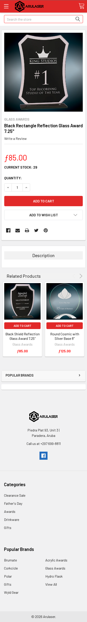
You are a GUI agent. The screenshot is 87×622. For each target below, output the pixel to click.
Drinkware (11, 519)
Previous (74, 276)
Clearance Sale (14, 495)
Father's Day (13, 503)
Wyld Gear (11, 592)
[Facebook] (8, 230)
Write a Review (15, 138)
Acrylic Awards (56, 560)
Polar (8, 576)
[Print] (27, 230)
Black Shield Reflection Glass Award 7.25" (22, 336)
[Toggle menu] (6, 6)
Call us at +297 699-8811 (44, 443)
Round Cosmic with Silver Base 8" (64, 336)
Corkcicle (11, 568)
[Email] (18, 230)
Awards (9, 511)
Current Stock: (20, 167)
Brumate (10, 560)
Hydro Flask (54, 576)
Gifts (7, 527)
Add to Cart (22, 325)
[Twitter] (36, 230)
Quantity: (13, 178)
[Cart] (81, 6)
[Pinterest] (46, 230)
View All (51, 584)
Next (80, 276)
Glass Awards (55, 568)
